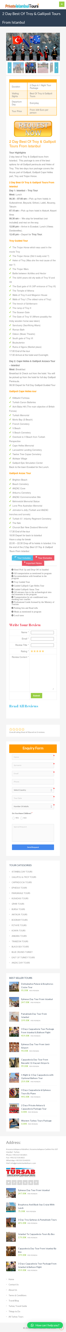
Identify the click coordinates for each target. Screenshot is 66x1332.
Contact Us (14, 1284)
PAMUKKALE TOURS (21, 893)
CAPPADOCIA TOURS (22, 882)
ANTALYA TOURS (19, 914)
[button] (45, 1325)
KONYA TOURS (18, 930)
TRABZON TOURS (20, 941)
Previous (11, 47)
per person (30, 990)
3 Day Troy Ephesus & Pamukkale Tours (37, 1220)
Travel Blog (14, 1300)
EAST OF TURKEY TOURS (23, 957)
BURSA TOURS (18, 909)
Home (11, 1279)
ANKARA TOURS (19, 936)
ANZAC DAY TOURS (21, 962)
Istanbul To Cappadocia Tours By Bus (36, 1234)
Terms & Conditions (17, 1295)
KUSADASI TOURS (20, 898)
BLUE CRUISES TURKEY (22, 952)
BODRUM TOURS (20, 920)
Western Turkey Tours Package (36, 1120)
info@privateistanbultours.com (23, 1163)
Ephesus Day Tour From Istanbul (37, 999)
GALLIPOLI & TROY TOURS (24, 877)
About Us (13, 1290)
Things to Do (14, 1311)
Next (55, 47)
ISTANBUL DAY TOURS (22, 871)
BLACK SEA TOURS (20, 946)
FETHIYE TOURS (19, 925)
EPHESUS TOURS (19, 888)
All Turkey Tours (16, 1316)
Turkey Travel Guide (18, 1306)
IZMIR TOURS (18, 904)
